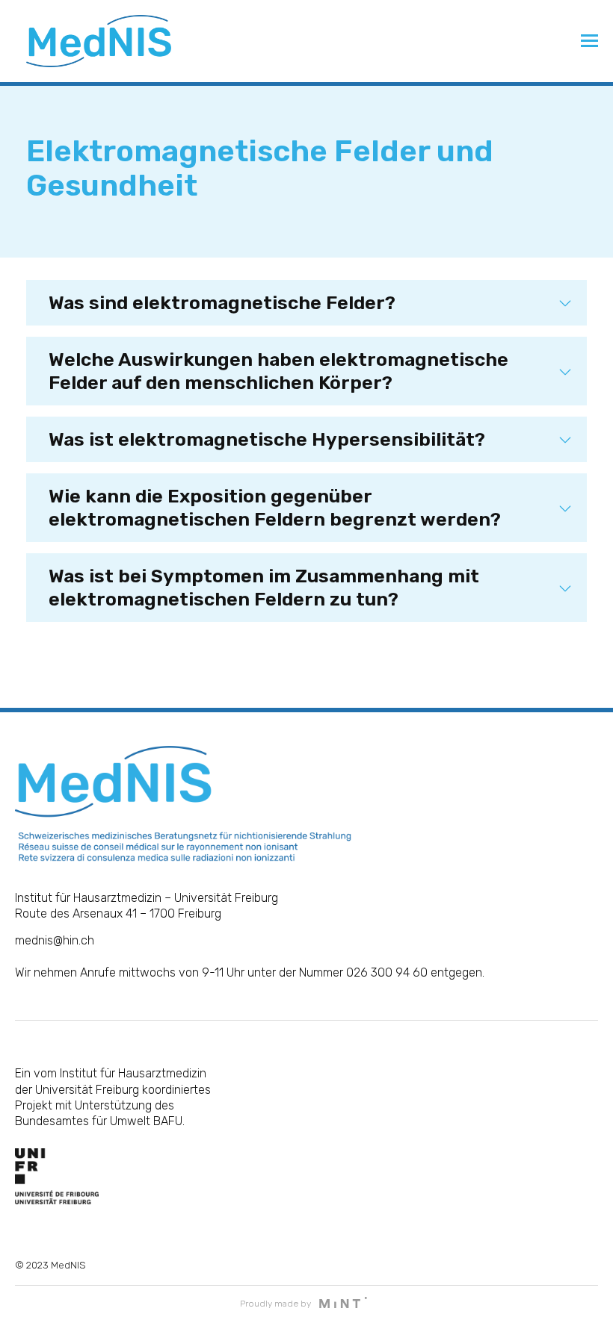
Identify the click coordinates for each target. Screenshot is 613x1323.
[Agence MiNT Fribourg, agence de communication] (343, 1304)
